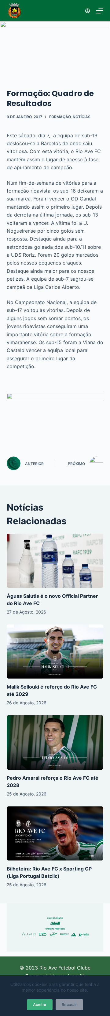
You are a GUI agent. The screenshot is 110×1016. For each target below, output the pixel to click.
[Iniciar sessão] (87, 11)
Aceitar (39, 1004)
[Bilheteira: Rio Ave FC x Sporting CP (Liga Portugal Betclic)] (55, 833)
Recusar (69, 1004)
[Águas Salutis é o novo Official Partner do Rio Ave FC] (55, 561)
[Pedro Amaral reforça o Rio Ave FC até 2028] (55, 742)
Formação (60, 117)
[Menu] (99, 10)
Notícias (81, 117)
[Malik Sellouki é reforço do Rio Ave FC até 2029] (55, 651)
